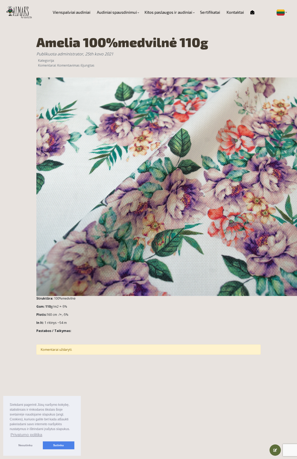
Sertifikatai (210, 12)
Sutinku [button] (58, 445)
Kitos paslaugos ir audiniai (168, 12)
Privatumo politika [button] (26, 434)
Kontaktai (235, 12)
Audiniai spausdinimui (117, 12)
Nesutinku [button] (25, 445)
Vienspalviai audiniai (71, 12)
